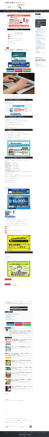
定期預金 (7, 10)
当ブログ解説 (8, 11)
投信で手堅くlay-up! (38, 34)
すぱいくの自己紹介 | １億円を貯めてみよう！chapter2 (21, 333)
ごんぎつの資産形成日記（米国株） (40, 17)
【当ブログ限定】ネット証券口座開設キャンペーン (13, 285)
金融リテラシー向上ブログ (39, 16)
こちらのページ (42, 48)
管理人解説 (12, 11)
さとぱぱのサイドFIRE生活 (39, 15)
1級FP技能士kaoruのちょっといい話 (40, 29)
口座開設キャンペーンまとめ (11, 43)
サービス (32, 10)
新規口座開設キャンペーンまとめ (11, 280)
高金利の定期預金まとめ (11, 41)
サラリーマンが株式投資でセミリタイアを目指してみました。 (12, 314)
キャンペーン (10, 10)
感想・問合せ (15, 11)
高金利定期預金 (35, 10)
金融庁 (5, 254)
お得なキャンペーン (41, 10)
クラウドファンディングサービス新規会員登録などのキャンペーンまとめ (20, 346)
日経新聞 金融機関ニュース (8, 256)
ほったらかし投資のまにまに (39, 41)
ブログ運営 (7, 394)
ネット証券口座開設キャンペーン (39, 64)
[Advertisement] (11, 294)
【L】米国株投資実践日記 (39, 42)
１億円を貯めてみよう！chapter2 (24, 434)
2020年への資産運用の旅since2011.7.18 (40, 45)
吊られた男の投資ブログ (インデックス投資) (10, 319)
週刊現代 (23, 331)
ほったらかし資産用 (38, 46)
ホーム (4, 10)
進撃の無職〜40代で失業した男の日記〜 (40, 47)
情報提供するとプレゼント (10, 233)
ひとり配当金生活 (38, 40)
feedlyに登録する (9, 226)
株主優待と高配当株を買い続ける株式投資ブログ (10, 313)
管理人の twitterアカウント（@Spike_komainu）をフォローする (15, 230)
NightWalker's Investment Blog (9, 318)
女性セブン (26, 331)
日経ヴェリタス (30, 331)
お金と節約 (28, 10)
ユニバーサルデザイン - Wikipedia (9, 172)
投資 (13, 10)
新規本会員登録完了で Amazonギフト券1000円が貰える (16, 38)
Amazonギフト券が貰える (13, 36)
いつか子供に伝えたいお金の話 (39, 33)
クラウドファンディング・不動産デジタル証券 (21, 10)
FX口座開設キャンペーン (38, 65)
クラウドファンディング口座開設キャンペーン (40, 66)
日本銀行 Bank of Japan (8, 258)
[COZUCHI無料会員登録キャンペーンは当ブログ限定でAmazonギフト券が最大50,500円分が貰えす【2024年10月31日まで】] (19, 22)
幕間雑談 (5, 11)
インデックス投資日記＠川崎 (8, 315)
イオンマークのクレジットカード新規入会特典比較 (14, 40)
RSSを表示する (8, 228)
